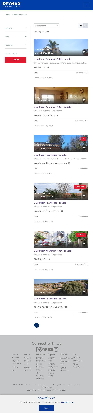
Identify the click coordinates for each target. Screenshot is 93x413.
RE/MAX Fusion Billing (51, 373)
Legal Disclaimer (61, 385)
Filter (15, 59)
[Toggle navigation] (86, 5)
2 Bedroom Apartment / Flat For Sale (52, 59)
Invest (26, 364)
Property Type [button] (11, 53)
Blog (14, 370)
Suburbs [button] (8, 28)
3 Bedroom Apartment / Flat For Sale (52, 250)
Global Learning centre (39, 367)
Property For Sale (19, 15)
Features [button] (9, 45)
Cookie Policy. (67, 402)
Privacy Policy (74, 385)
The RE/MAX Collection (40, 376)
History (15, 367)
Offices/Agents (66, 358)
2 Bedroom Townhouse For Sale (50, 154)
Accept (46, 408)
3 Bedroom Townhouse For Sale (50, 202)
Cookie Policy (46, 387)
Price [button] (7, 37)
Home (7, 15)
